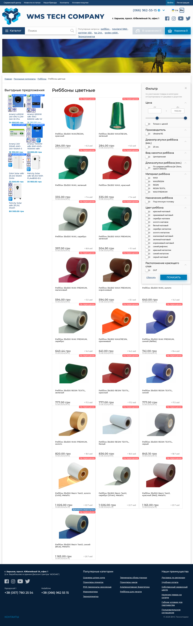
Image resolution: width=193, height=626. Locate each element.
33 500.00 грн (16, 182)
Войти (170, 3)
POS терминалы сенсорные (97, 587)
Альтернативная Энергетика (135, 587)
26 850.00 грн (34, 152)
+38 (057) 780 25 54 (19, 592)
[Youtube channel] (181, 18)
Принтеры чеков (128, 582)
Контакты (12, 617)
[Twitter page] (188, 18)
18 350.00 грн (16, 152)
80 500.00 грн (16, 211)
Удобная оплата (170, 582)
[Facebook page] (167, 18)
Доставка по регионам (173, 577)
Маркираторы (90, 591)
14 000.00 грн (16, 122)
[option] (96, 56)
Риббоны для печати (131, 591)
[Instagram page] (174, 18)
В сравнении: (151, 30)
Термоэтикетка (90, 596)
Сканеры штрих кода (94, 577)
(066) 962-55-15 (145, 10)
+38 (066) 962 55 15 (55, 592)
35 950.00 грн (34, 182)
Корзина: (181, 30)
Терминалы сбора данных (133, 577)
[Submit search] (72, 30)
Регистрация (183, 3)
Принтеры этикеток (93, 582)
